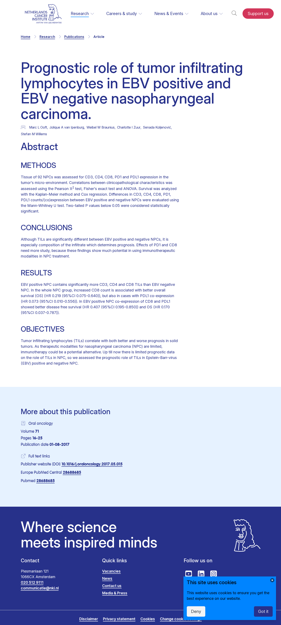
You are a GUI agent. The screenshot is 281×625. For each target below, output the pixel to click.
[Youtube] (189, 574)
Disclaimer (88, 619)
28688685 (72, 473)
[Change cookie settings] (272, 580)
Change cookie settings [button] (181, 619)
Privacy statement (119, 619)
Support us (258, 13)
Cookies (147, 619)
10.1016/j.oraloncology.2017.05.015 (92, 464)
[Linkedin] (201, 574)
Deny (196, 611)
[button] (234, 13)
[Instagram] (214, 574)
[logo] (43, 13)
